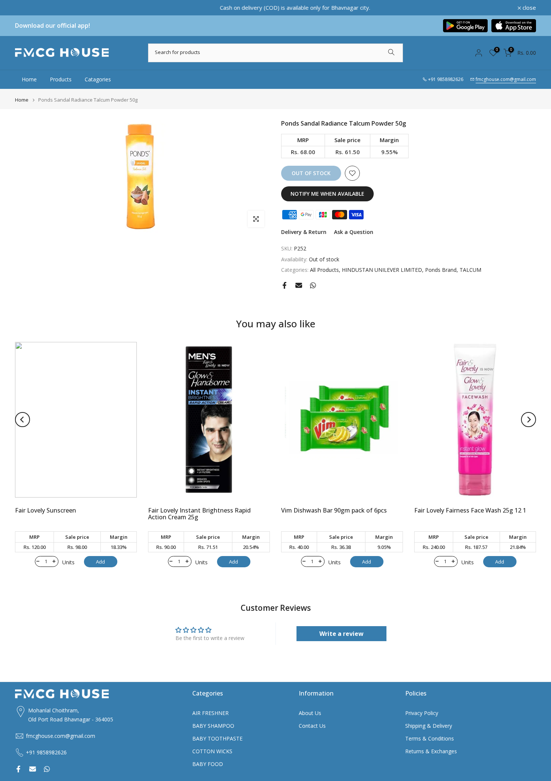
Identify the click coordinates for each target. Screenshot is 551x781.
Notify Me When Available (327, 193)
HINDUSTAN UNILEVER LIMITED (382, 269)
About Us (310, 713)
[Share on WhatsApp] (313, 285)
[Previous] (22, 419)
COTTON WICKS (212, 751)
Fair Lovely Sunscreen (45, 510)
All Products (324, 269)
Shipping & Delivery (428, 725)
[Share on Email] (298, 285)
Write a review (341, 634)
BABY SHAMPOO (213, 725)
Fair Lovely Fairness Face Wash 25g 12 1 (470, 510)
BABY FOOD (207, 764)
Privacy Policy (421, 713)
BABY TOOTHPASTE (217, 738)
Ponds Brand (441, 269)
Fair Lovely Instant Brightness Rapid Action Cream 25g (199, 513)
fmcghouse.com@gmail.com (506, 79)
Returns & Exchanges (431, 751)
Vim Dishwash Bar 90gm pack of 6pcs (334, 510)
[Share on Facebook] (284, 285)
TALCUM (470, 269)
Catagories (98, 79)
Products (61, 79)
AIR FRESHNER (210, 713)
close (25, 7)
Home (29, 79)
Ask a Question (353, 231)
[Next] (528, 419)
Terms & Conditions (429, 738)
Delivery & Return (303, 231)
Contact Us (312, 725)
